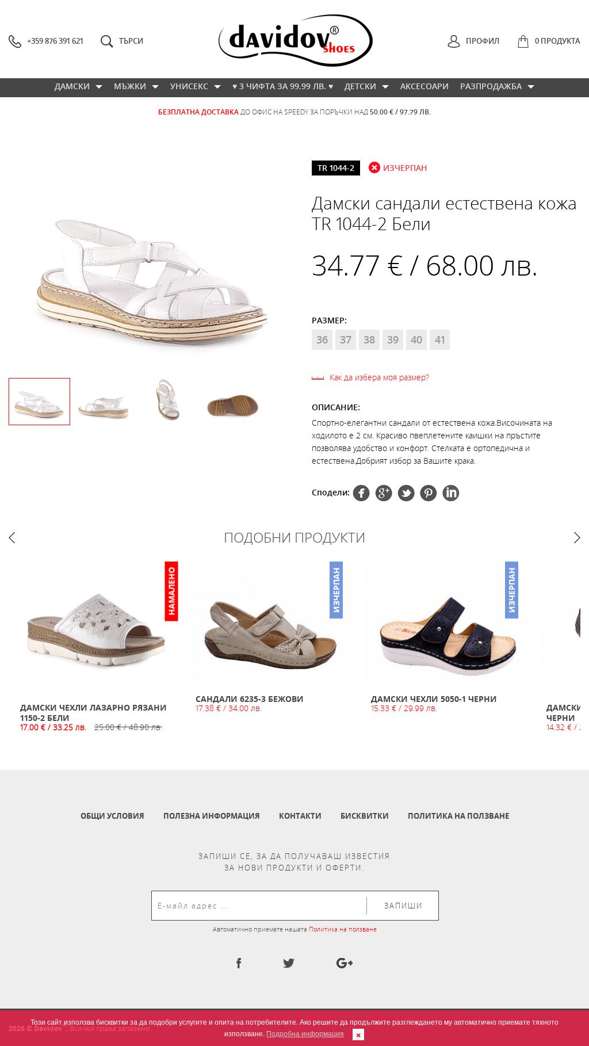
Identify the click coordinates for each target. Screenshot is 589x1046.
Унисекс (189, 86)
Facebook (361, 493)
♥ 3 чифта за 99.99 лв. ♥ (282, 86)
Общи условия (112, 816)
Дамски (72, 86)
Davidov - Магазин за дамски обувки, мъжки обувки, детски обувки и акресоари (296, 40)
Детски (360, 86)
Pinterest (406, 493)
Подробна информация (305, 1033)
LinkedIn (451, 493)
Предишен (12, 537)
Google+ (428, 493)
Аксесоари (424, 86)
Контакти (300, 816)
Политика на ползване (458, 816)
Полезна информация (211, 816)
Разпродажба (491, 86)
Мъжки (130, 86)
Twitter (383, 493)
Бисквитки (365, 816)
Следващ (577, 537)
